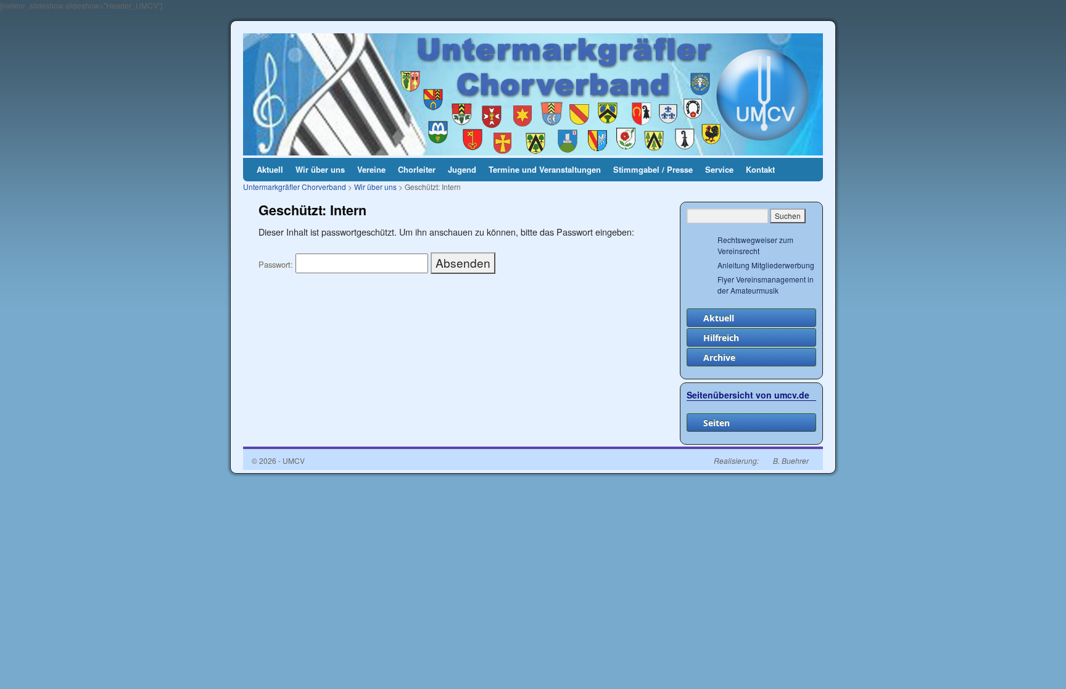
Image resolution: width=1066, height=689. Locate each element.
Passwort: (276, 264)
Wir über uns (320, 169)
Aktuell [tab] (718, 318)
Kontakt (760, 169)
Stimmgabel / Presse (653, 169)
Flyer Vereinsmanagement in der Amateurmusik (765, 284)
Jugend (462, 169)
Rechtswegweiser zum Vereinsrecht (755, 245)
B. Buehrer (791, 461)
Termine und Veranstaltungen (545, 169)
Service (719, 169)
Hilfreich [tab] (721, 338)
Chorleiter (417, 169)
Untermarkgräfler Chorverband (294, 186)
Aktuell (270, 169)
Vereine (371, 169)
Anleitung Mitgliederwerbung (765, 265)
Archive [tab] (719, 357)
